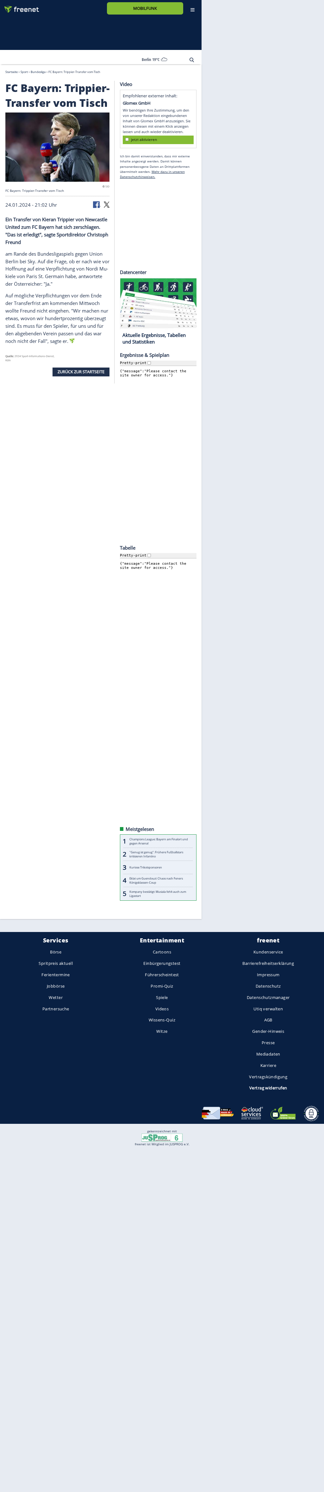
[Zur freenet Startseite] (19, 7)
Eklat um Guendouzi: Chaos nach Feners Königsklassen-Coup (156, 880)
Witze (161, 1031)
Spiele (162, 997)
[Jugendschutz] (161, 1137)
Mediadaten (268, 1054)
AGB (268, 1020)
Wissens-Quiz (162, 1020)
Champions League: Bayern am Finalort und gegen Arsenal (158, 841)
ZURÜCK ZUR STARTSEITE (81, 372)
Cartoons (162, 952)
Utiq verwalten (268, 1008)
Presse (268, 1042)
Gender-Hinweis (268, 1031)
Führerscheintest (162, 974)
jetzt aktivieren (144, 139)
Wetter (56, 997)
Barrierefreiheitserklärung (268, 963)
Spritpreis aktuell (55, 963)
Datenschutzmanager (268, 997)
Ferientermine (55, 974)
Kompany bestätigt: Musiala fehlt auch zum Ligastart (157, 893)
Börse (55, 952)
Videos (162, 1008)
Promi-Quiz (162, 986)
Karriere (268, 1065)
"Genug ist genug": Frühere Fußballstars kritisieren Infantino (156, 854)
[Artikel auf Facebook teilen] (97, 204)
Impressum (268, 974)
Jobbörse (56, 986)
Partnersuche (55, 1008)
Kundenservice (268, 952)
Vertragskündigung (268, 1076)
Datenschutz (268, 986)
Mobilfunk (145, 8)
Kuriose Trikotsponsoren (145, 867)
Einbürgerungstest (161, 963)
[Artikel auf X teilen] (106, 204)
